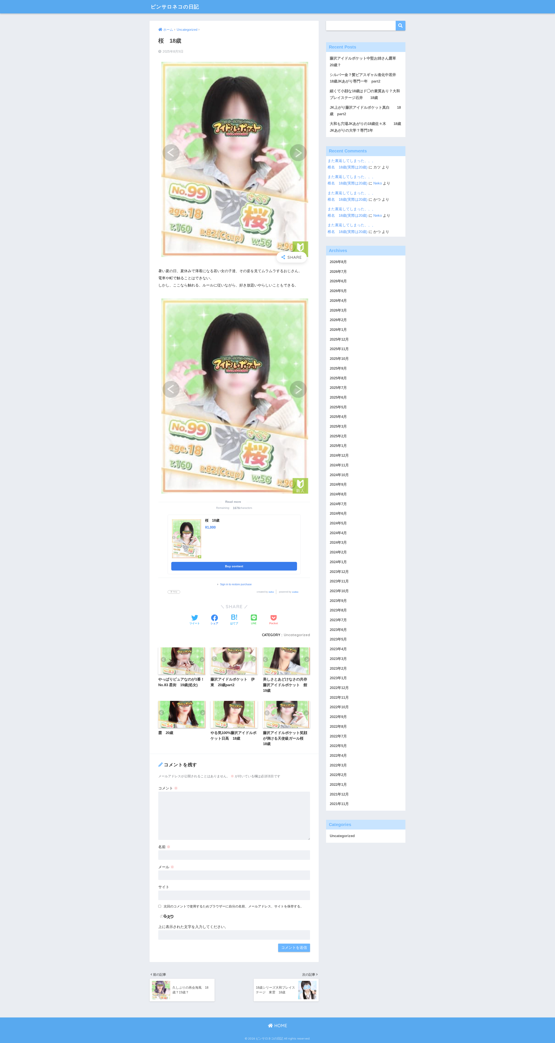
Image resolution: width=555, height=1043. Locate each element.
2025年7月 (338, 388)
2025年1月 (338, 446)
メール (166, 867)
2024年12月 (339, 455)
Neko (377, 183)
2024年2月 (338, 552)
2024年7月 (338, 504)
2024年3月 (338, 542)
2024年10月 (339, 475)
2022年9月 (338, 717)
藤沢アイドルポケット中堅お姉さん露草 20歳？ (365, 61)
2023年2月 (338, 668)
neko (271, 592)
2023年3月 (338, 659)
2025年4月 (338, 417)
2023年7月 (338, 620)
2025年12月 (339, 339)
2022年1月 (338, 785)
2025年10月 (339, 359)
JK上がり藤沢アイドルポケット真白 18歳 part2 (365, 110)
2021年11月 (339, 804)
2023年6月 (338, 630)
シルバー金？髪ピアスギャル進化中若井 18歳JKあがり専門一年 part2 (365, 78)
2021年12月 (339, 794)
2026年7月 (338, 272)
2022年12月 (339, 688)
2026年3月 (338, 310)
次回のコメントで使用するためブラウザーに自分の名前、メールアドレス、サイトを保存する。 (234, 906)
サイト (163, 887)
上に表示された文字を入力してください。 (193, 927)
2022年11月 (339, 697)
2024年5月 (338, 523)
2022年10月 (339, 707)
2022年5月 (338, 746)
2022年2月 (338, 775)
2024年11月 (339, 465)
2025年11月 (339, 349)
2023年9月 (338, 601)
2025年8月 (338, 378)
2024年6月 (338, 513)
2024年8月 (338, 494)
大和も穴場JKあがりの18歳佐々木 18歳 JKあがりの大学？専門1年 (366, 127)
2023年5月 (338, 639)
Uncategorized (297, 635)
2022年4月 (338, 756)
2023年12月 (339, 572)
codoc (295, 592)
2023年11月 (339, 581)
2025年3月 (338, 426)
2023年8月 (338, 610)
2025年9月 (338, 368)
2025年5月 (338, 407)
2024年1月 (338, 562)
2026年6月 (338, 281)
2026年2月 (338, 320)
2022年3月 (338, 765)
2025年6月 (338, 397)
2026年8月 (338, 262)
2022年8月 (338, 726)
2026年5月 (338, 291)
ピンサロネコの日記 (175, 6)
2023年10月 (339, 591)
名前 (164, 847)
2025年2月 (338, 436)
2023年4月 (338, 649)
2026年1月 (338, 330)
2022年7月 (338, 736)
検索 (400, 26)
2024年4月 (338, 533)
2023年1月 (338, 678)
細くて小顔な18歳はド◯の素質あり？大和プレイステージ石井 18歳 (365, 94)
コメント (168, 788)
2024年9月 (338, 484)
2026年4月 (338, 301)
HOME (280, 1025)
